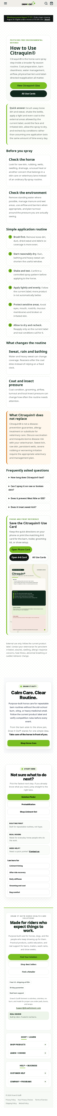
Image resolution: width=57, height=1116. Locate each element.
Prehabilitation (28, 804)
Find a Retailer (28, 972)
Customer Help (17, 1073)
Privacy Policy (11, 1100)
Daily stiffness (15, 879)
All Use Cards (28, 93)
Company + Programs (20, 1081)
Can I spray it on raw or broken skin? (25, 488)
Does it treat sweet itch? (23, 507)
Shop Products (17, 1044)
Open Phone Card (21, 549)
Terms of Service (41, 1100)
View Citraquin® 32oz (28, 85)
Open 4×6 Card (19, 557)
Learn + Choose (17, 1053)
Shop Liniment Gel (28, 812)
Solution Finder (28, 797)
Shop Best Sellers (28, 964)
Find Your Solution (28, 957)
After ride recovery (17, 872)
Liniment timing (16, 866)
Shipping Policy (11, 1103)
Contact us (34, 851)
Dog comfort (14, 892)
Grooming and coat (17, 886)
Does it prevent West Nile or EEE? (28, 498)
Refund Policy (24, 1103)
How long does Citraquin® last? (27, 477)
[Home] (28, 3)
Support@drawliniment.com (28, 1008)
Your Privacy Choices (25, 1100)
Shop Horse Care (28, 743)
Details (47, 19)
